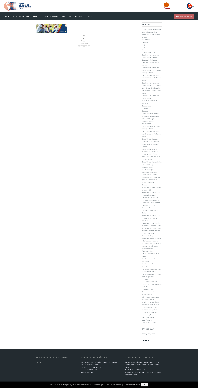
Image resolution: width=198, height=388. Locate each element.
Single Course (147, 294)
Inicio (144, 256)
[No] (195, 385)
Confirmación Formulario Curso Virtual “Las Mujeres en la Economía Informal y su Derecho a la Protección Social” (151, 88)
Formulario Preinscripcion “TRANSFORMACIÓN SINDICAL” (151, 218)
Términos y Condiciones (150, 297)
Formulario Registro (149, 236)
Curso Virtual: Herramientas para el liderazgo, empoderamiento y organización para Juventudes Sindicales (152, 167)
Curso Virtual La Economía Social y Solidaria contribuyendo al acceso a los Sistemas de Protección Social (151, 131)
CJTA (143, 47)
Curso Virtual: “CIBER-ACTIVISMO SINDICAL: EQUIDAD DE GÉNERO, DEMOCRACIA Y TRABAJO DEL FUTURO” (151, 154)
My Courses (146, 261)
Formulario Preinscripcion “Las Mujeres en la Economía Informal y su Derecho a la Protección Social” (151, 208)
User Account (146, 320)
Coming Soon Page (148, 52)
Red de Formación (148, 292)
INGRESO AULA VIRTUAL (151, 254)
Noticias (145, 266)
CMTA (144, 50)
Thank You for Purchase (150, 302)
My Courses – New (148, 264)
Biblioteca (145, 42)
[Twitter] (40, 362)
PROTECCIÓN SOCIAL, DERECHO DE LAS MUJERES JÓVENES (152, 284)
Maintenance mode (149, 259)
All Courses (146, 40)
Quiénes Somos (147, 289)
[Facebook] (37, 362)
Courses (145, 108)
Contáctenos (146, 106)
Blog (143, 45)
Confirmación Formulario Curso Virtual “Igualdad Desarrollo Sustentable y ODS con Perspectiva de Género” (151, 60)
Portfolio (145, 279)
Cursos (144, 185)
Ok (144, 385)
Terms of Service (148, 300)
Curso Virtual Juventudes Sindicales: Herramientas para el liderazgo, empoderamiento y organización (150, 118)
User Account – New (149, 322)
